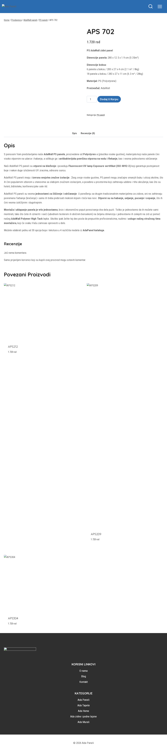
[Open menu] (161, 6)
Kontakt (83, 681)
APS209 (96, 534)
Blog (83, 676)
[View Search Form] (150, 6)
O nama (83, 670)
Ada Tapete (83, 705)
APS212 (13, 347)
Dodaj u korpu (109, 99)
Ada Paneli (83, 699)
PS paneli (101, 115)
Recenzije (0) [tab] (88, 133)
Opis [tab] (74, 133)
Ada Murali (83, 722)
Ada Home (83, 711)
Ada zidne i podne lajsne (83, 716)
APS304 (13, 618)
